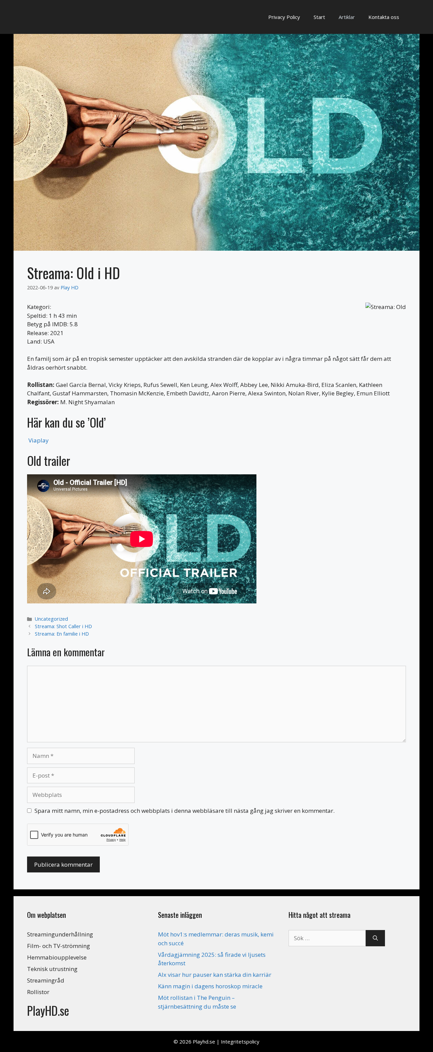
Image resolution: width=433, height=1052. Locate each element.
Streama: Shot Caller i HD (63, 626)
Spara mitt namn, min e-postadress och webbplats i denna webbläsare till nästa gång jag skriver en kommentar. (185, 810)
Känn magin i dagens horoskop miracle (210, 986)
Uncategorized (51, 619)
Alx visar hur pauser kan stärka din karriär (214, 974)
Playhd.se (204, 1041)
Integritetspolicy (240, 1041)
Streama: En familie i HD (62, 634)
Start (319, 17)
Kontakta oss (383, 17)
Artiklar (347, 17)
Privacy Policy (284, 17)
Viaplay (38, 440)
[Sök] (375, 938)
